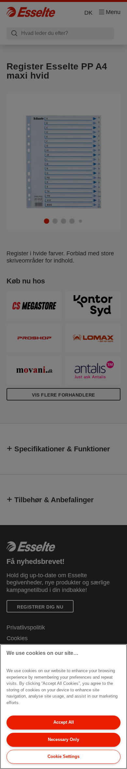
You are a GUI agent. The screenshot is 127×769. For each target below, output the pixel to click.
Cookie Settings (63, 756)
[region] (63, 706)
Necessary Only (63, 739)
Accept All (63, 722)
